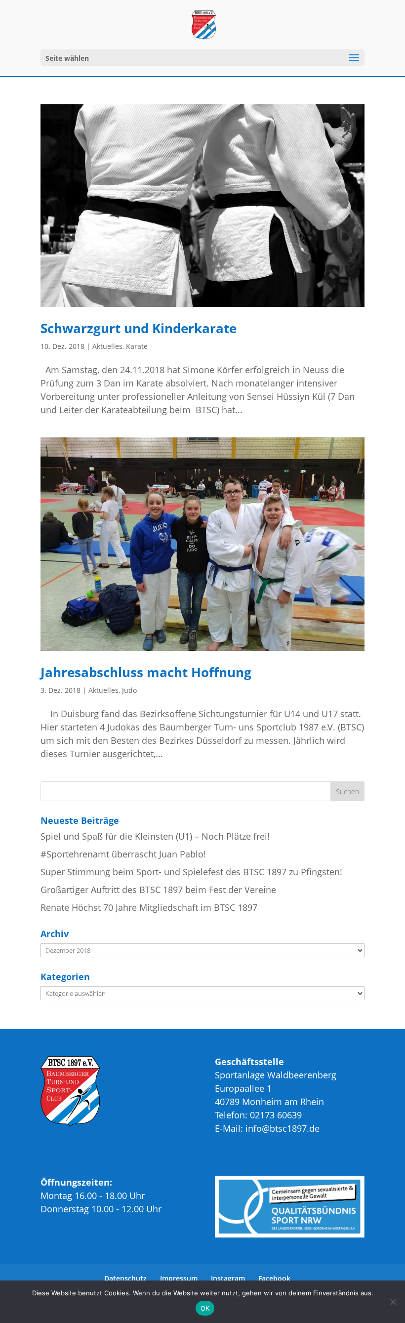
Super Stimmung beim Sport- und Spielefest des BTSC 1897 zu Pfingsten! (191, 872)
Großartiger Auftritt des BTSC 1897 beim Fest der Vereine (158, 890)
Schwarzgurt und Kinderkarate (138, 328)
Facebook (274, 1278)
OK (205, 1308)
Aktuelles (107, 346)
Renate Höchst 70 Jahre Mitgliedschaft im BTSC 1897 (148, 907)
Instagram (228, 1278)
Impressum (179, 1278)
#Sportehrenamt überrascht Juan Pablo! (123, 854)
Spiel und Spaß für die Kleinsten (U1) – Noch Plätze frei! (155, 836)
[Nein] (393, 1302)
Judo (129, 690)
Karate (137, 346)
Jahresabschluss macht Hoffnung (145, 672)
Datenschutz (125, 1278)
